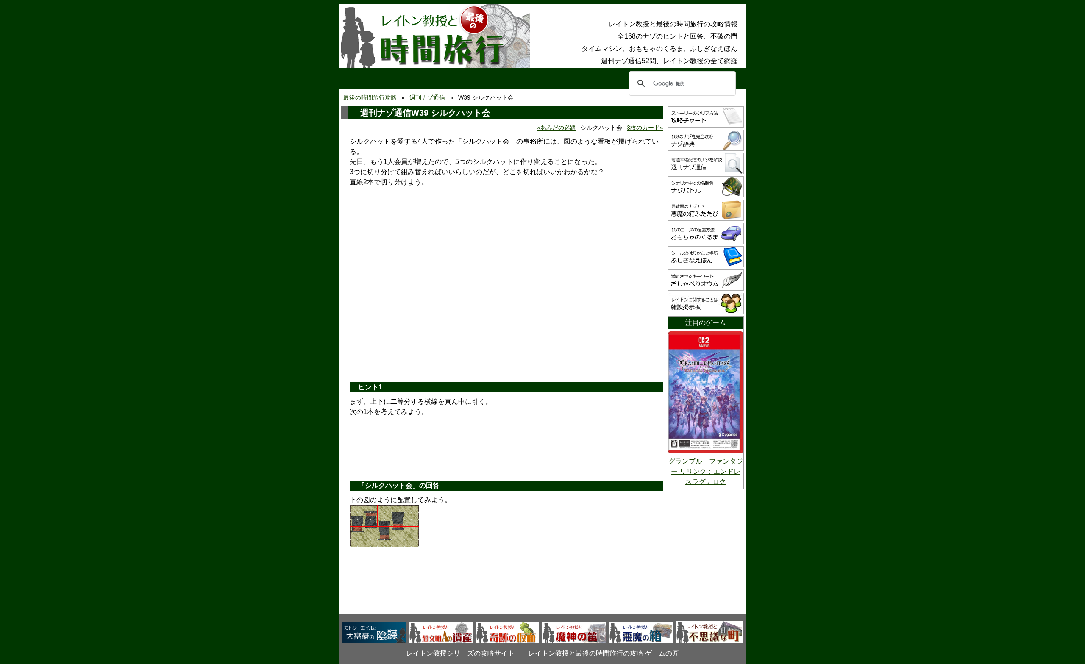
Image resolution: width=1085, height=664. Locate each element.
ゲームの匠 (662, 653)
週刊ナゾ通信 (427, 97)
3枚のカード (643, 127)
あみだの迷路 (558, 127)
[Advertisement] (506, 310)
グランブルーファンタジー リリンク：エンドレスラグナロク (705, 471)
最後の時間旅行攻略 (370, 97)
